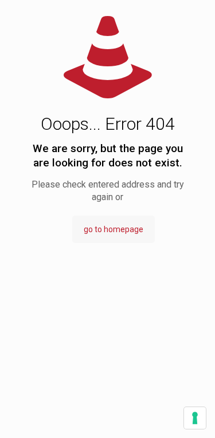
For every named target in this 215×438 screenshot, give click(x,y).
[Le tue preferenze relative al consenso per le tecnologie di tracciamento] (195, 418)
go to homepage (113, 229)
